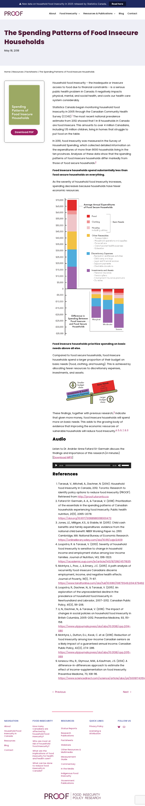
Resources (18, 71)
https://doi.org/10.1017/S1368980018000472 (84, 518)
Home (7, 71)
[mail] (124, 727)
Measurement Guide (68, 758)
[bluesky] (119, 727)
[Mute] (119, 465)
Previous (60, 692)
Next (126, 692)
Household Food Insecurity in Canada (12, 733)
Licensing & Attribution (95, 732)
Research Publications (67, 734)
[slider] (126, 465)
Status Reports (69, 728)
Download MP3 (63, 457)
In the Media (67, 768)
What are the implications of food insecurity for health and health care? (43, 754)
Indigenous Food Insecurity (69, 774)
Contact (8, 749)
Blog (6, 745)
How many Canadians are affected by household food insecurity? (41, 731)
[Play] (56, 465)
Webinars (66, 744)
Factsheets (31, 71)
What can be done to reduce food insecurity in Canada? (42, 767)
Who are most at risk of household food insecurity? (42, 744)
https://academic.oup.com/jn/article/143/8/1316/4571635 (94, 561)
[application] (92, 465)
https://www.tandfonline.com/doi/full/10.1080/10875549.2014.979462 (101, 583)
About (7, 726)
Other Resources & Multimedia (71, 751)
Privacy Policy (96, 726)
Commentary (68, 763)
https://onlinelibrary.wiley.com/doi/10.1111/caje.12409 (90, 540)
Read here (117, 3)
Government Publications (67, 782)
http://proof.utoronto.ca (93, 496)
